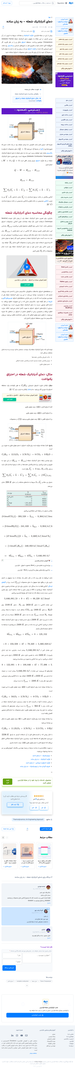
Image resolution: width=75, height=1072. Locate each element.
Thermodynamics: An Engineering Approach (28, 819)
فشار (28, 389)
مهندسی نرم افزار (50, 1046)
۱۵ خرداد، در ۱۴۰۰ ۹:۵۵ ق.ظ (39, 932)
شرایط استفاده (38, 1062)
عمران (53, 1034)
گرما (41, 149)
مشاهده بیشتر (33, 1053)
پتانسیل (10, 45)
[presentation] (49, 204)
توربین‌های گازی (7, 298)
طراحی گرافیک (51, 1044)
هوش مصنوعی (51, 1039)
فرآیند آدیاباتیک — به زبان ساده (40, 759)
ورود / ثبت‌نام (6, 3)
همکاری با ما (70, 1037)
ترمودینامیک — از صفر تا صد (41, 756)
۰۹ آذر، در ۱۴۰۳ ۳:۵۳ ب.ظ (39, 889)
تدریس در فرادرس (68, 1039)
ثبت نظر (13, 804)
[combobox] (36, 3)
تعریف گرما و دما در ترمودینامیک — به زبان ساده (35, 766)
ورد (49, 17)
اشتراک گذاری (45, 829)
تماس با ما (70, 1034)
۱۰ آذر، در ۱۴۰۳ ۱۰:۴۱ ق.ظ (37, 913)
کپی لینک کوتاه (7, 829)
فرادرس (71, 1041)
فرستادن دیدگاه (9, 968)
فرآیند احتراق (32, 49)
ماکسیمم (49, 153)
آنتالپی (46, 201)
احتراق (24, 42)
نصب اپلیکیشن (36, 1015)
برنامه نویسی (52, 1037)
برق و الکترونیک (51, 1041)
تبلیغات (71, 1044)
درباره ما (71, 1046)
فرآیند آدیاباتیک (28, 35)
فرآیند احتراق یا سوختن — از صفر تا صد (38, 763)
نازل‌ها (50, 301)
